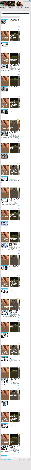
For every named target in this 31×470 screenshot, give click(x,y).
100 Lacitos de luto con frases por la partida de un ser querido (14, 221)
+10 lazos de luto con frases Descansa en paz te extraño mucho (14, 87)
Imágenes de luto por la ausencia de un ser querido (14, 401)
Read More (19, 26)
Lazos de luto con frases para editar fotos (14, 379)
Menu (2, 13)
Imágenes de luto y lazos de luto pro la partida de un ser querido (14, 446)
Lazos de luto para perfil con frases (14, 110)
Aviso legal (28, 459)
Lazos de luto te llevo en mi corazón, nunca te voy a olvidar (14, 199)
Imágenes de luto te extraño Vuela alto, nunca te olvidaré (14, 333)
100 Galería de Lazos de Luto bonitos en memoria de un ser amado (14, 177)
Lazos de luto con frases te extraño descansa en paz (14, 20)
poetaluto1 (10, 21)
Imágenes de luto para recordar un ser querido (14, 424)
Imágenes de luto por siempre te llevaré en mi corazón (14, 244)
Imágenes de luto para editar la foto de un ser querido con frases (13, 311)
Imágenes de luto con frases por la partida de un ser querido (14, 357)
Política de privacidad (21, 459)
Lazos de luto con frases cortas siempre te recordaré (14, 132)
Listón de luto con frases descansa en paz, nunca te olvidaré (14, 43)
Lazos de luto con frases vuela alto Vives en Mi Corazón (14, 266)
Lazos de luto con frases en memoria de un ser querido (14, 154)
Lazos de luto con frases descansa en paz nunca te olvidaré (14, 65)
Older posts (4, 455)
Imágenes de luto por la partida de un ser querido (14, 289)
